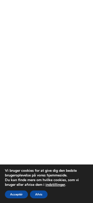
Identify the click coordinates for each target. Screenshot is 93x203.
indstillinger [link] (55, 184)
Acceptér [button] (16, 194)
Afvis (38, 194)
